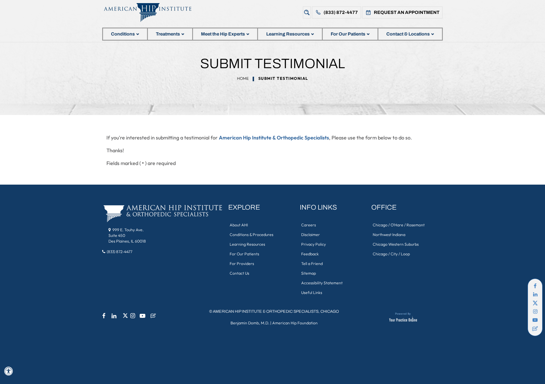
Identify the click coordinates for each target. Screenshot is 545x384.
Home (243, 78)
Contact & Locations (408, 34)
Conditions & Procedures (251, 234)
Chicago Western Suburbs (396, 244)
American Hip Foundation (295, 322)
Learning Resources (288, 34)
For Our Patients (348, 34)
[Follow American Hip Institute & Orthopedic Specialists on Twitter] (535, 303)
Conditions (123, 34)
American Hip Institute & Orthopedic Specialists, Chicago (276, 311)
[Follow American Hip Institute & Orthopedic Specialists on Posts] (535, 328)
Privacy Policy (313, 244)
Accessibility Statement (322, 282)
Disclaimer (310, 234)
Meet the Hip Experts (223, 34)
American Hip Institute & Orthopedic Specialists (274, 137)
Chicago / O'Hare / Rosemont (399, 225)
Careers (308, 225)
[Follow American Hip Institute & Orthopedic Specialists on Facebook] (535, 286)
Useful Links (311, 292)
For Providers (242, 263)
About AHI (239, 225)
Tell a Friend (312, 263)
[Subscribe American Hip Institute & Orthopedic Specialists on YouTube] (535, 320)
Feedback (310, 253)
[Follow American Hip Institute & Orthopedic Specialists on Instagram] (535, 311)
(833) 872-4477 (341, 12)
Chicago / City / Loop (391, 253)
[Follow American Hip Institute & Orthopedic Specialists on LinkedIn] (535, 294)
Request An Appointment (406, 12)
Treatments (168, 34)
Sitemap (308, 273)
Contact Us (239, 273)
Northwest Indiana (389, 234)
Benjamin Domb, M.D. (249, 322)
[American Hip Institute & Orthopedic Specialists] (152, 12)
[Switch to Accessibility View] (8, 371)
